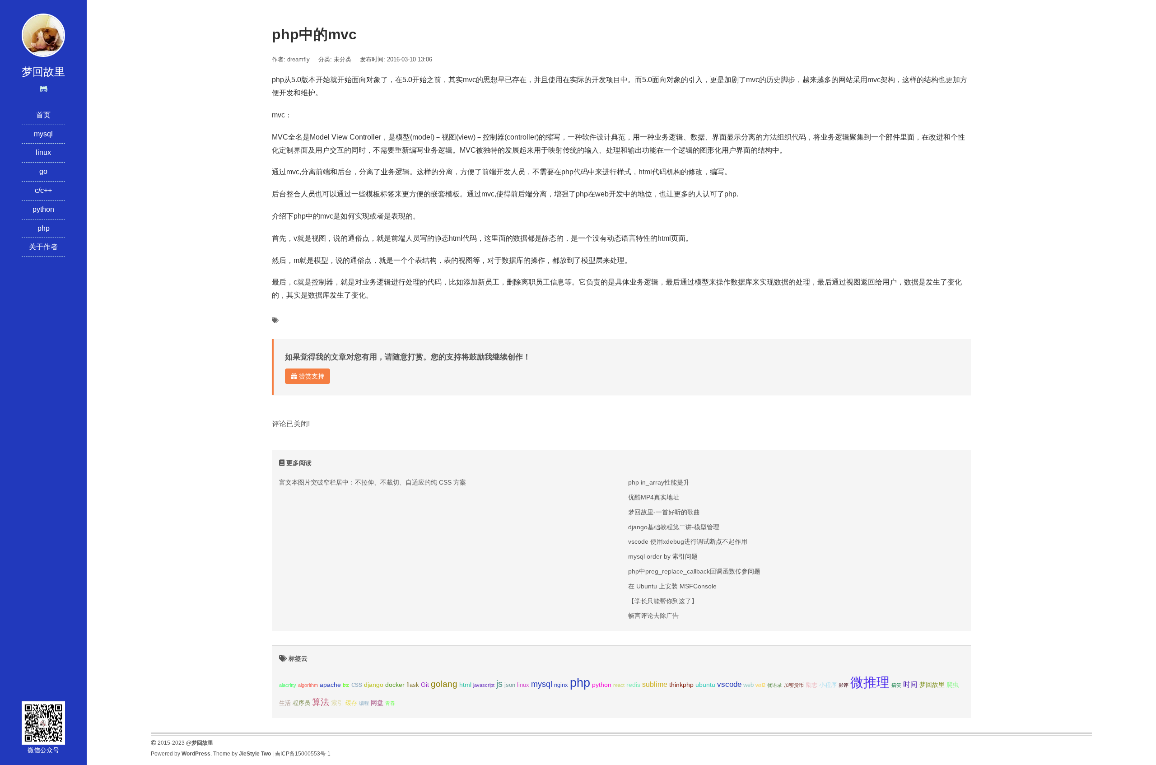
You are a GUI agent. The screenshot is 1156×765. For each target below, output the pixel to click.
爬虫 (952, 684)
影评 (843, 685)
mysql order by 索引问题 (663, 556)
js (499, 684)
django (373, 684)
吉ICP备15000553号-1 (303, 754)
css (356, 684)
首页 (43, 115)
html (465, 684)
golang (444, 684)
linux (43, 152)
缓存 (351, 703)
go (43, 171)
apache (330, 684)
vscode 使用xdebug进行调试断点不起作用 (687, 541)
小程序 (828, 685)
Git (425, 684)
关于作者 (43, 247)
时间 (910, 684)
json (509, 685)
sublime (654, 684)
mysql (43, 134)
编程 (364, 703)
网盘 (377, 702)
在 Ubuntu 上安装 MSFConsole (672, 586)
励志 (811, 685)
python (43, 209)
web (748, 685)
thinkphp (681, 684)
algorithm (308, 685)
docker (395, 684)
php (43, 228)
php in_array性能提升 (659, 482)
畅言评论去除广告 (653, 615)
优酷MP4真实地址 (653, 497)
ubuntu (705, 684)
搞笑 (896, 685)
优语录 (774, 685)
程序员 (301, 703)
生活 (285, 703)
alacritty (287, 685)
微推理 (870, 682)
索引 (337, 702)
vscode (729, 684)
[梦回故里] (43, 34)
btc (346, 685)
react (619, 685)
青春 (390, 703)
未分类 (342, 59)
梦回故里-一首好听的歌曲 (664, 512)
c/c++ (43, 190)
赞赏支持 (310, 376)
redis (633, 684)
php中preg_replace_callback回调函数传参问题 (694, 571)
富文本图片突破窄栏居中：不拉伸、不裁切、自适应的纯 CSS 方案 (372, 482)
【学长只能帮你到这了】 (663, 601)
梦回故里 (932, 684)
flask (412, 685)
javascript (483, 685)
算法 (320, 702)
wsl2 (760, 685)
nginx (561, 685)
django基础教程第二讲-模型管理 (673, 527)
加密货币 (794, 685)
